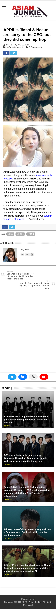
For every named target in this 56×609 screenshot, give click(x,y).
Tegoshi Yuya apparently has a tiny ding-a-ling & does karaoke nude (34, 284)
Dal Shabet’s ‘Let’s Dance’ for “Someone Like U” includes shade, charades (21, 275)
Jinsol (20, 234)
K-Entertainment (15, 47)
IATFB (9, 44)
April (10, 234)
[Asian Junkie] (28, 10)
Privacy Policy (28, 599)
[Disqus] (28, 333)
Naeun (31, 234)
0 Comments (35, 47)
